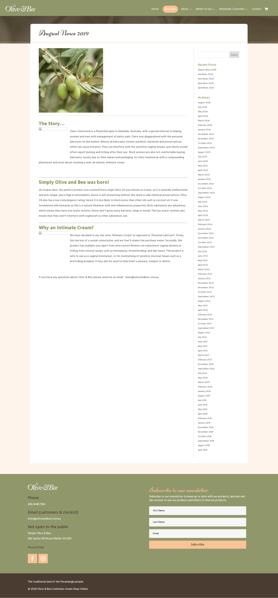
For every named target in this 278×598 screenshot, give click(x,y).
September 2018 (206, 441)
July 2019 (202, 400)
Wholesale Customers (231, 9)
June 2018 (202, 450)
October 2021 (204, 324)
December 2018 (205, 427)
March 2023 (203, 269)
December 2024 (206, 184)
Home (155, 9)
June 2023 (203, 256)
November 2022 (206, 287)
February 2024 (205, 224)
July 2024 (202, 202)
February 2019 (205, 418)
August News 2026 (207, 70)
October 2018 (204, 436)
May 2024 (203, 211)
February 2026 (205, 125)
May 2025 (203, 166)
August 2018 (204, 445)
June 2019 (202, 405)
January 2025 (204, 179)
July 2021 (202, 337)
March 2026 (204, 121)
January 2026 (204, 130)
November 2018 (205, 432)
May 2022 (203, 306)
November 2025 (206, 139)
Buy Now (170, 9)
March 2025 (204, 175)
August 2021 (204, 333)
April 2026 (203, 116)
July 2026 (202, 107)
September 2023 (206, 247)
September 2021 (206, 328)
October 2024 (205, 188)
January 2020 (204, 391)
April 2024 (203, 215)
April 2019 (203, 414)
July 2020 (202, 373)
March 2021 (203, 355)
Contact (256, 9)
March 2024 (204, 220)
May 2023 (203, 260)
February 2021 (205, 360)
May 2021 (202, 346)
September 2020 (206, 369)
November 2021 (205, 319)
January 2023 (204, 278)
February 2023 (205, 274)
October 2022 (205, 292)
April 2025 (203, 170)
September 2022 (206, 297)
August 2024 (204, 197)
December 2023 (206, 233)
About (184, 9)
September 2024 (206, 193)
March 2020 (204, 382)
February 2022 (205, 315)
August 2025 (204, 152)
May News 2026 (206, 83)
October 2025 (205, 143)
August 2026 (204, 103)
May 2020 (203, 378)
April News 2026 (206, 88)
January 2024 (204, 229)
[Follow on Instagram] (43, 558)
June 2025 (203, 161)
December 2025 (206, 134)
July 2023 (202, 251)
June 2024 (203, 206)
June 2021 (202, 342)
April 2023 (203, 265)
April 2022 (203, 310)
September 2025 (206, 148)
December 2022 (206, 283)
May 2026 (203, 112)
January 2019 (204, 423)
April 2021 (203, 351)
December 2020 (206, 364)
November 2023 (206, 238)
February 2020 (205, 387)
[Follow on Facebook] (32, 558)
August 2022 (204, 301)
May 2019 (202, 409)
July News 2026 (205, 74)
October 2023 (205, 242)
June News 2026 (206, 79)
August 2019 (204, 396)
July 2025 (202, 157)
